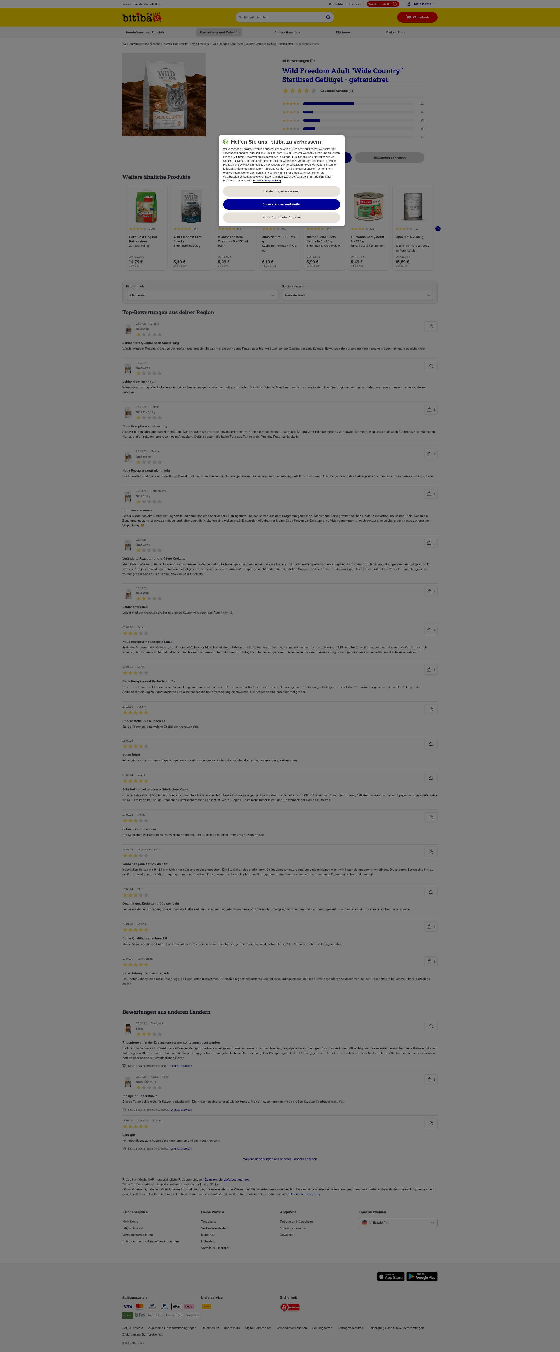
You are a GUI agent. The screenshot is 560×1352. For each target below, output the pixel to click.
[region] (282, 180)
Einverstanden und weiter (281, 204)
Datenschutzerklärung (267, 180)
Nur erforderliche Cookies (281, 217)
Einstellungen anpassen (281, 191)
